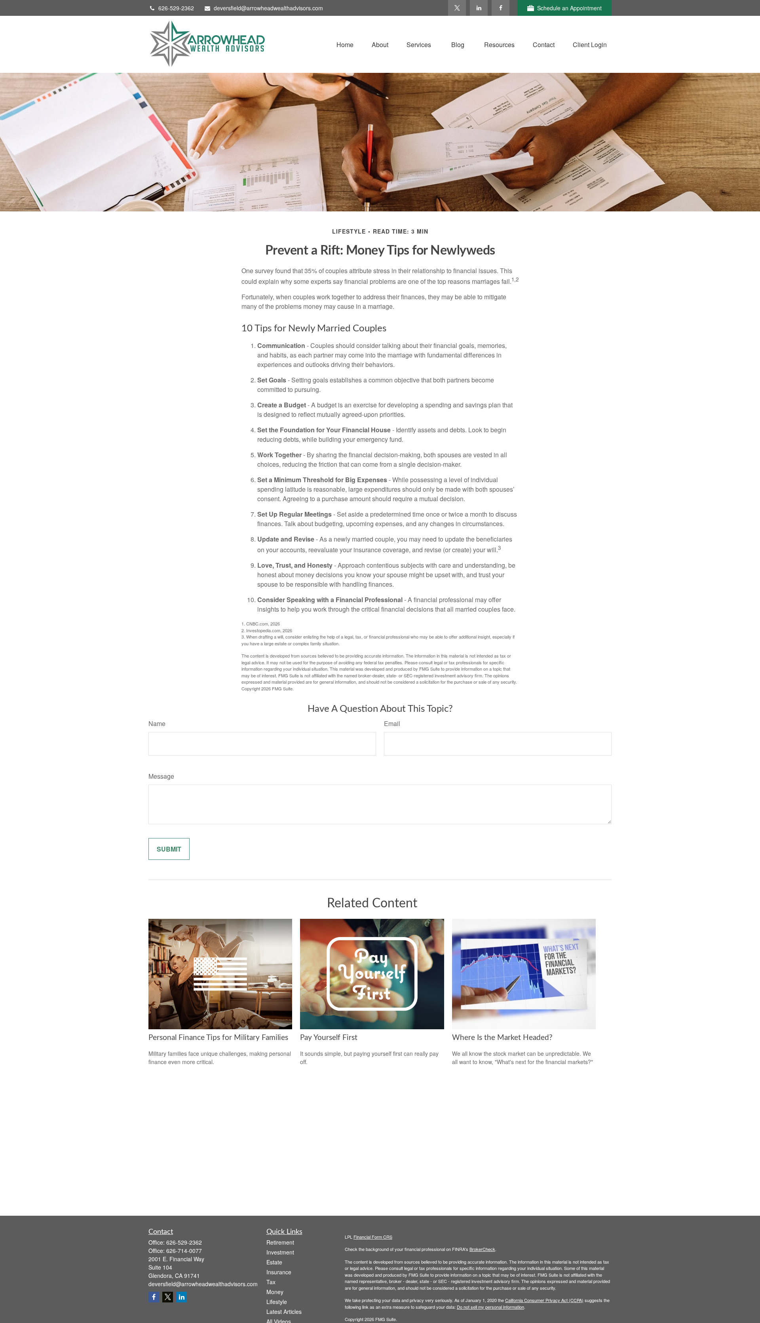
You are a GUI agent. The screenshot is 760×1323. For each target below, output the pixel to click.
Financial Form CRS (372, 1237)
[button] (345, 44)
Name (156, 723)
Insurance (278, 1272)
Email (392, 723)
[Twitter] (457, 8)
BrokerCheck (482, 1249)
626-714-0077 (184, 1251)
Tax (271, 1282)
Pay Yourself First (328, 1038)
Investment (280, 1252)
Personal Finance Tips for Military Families (218, 1038)
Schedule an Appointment (569, 8)
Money (274, 1292)
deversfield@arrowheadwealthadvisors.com (268, 8)
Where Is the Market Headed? (502, 1038)
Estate (274, 1262)
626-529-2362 (176, 8)
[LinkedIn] (479, 8)
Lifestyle (276, 1302)
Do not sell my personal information (490, 1307)
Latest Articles (284, 1311)
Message (161, 776)
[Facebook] (500, 8)
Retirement (280, 1242)
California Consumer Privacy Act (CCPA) (544, 1300)
